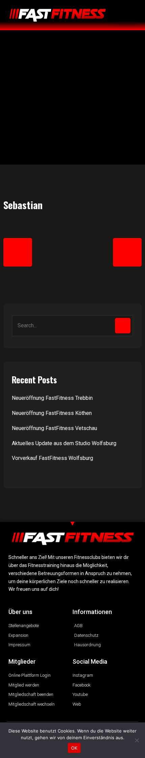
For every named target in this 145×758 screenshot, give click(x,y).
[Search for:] (72, 325)
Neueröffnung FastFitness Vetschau (54, 428)
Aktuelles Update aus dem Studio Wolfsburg (64, 443)
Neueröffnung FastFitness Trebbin (52, 398)
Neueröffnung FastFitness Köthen (52, 413)
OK (74, 748)
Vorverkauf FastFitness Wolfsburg (52, 458)
